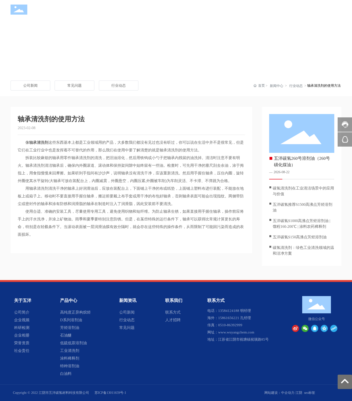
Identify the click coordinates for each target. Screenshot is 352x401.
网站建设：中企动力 (279, 393)
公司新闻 (30, 85)
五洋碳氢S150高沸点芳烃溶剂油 (300, 237)
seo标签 (309, 393)
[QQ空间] (324, 328)
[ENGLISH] (338, 9)
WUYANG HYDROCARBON (49, 13)
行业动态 (118, 85)
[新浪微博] (295, 328)
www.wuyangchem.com (236, 332)
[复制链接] (333, 328)
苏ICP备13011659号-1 (110, 393)
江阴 (298, 393)
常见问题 (74, 85)
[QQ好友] (314, 328)
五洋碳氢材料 (49, 7)
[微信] (305, 328)
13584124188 (228, 311)
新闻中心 (276, 86)
